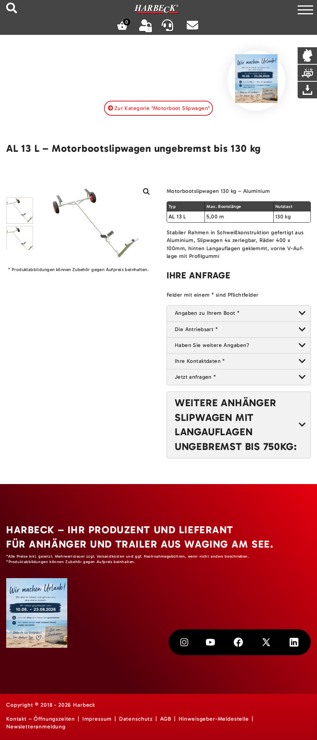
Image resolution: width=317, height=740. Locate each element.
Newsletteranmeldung (36, 726)
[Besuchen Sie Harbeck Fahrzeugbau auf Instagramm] (184, 642)
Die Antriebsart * (196, 329)
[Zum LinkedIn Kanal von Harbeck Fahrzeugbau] (294, 642)
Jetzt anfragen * (195, 377)
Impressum (97, 719)
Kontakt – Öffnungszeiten (40, 719)
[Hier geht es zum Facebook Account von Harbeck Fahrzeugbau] (238, 642)
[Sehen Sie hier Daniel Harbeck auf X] (266, 642)
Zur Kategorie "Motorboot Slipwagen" (162, 108)
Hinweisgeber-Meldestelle (214, 719)
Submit (11, 8)
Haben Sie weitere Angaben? (212, 345)
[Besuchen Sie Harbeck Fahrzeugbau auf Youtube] (210, 642)
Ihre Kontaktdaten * (200, 361)
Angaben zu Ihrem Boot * (207, 313)
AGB (166, 719)
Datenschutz (136, 719)
